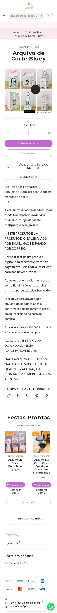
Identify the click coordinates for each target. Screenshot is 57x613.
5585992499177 (19, 562)
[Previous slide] (7, 501)
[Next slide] (50, 501)
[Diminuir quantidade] (8, 133)
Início (16, 32)
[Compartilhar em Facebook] (8, 396)
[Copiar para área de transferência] (46, 396)
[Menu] (4, 15)
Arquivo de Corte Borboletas (15, 463)
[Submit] (40, 16)
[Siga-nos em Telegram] (18, 543)
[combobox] (26, 16)
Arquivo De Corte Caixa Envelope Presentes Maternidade (41, 466)
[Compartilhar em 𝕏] (18, 396)
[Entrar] (48, 15)
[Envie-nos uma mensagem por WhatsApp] (51, 607)
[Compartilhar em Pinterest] (36, 396)
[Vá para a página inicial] (28, 6)
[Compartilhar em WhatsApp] (27, 396)
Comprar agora (15, 491)
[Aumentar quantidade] (49, 133)
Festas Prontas (32, 32)
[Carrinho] (53, 15)
